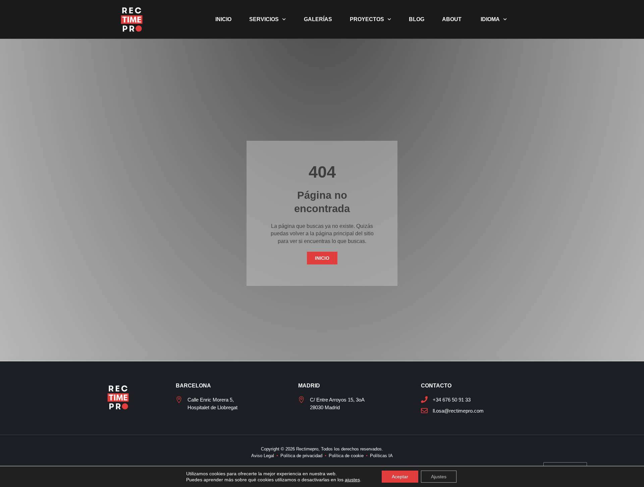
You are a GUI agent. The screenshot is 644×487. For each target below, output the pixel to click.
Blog (416, 19)
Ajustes (438, 476)
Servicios (264, 19)
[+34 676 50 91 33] (424, 399)
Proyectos (367, 19)
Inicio (223, 19)
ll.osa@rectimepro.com (458, 411)
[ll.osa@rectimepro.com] (424, 410)
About (452, 19)
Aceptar (400, 476)
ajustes (352, 479)
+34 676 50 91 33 (452, 400)
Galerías (318, 19)
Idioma (489, 19)
